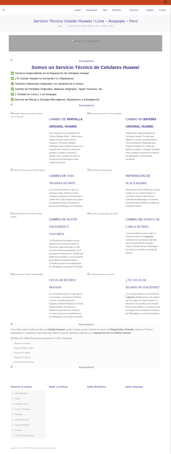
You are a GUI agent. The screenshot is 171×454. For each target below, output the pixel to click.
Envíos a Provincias (22, 409)
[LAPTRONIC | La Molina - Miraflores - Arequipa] (4, 10)
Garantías (19, 414)
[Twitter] (137, 448)
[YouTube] (141, 448)
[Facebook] (134, 448)
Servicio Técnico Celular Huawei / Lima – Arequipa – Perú (90, 26)
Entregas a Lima (21, 404)
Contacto (18, 430)
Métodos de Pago (22, 420)
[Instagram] (148, 448)
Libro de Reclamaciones (24, 435)
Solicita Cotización (22, 425)
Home (60, 26)
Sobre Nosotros (21, 393)
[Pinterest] (144, 448)
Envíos (17, 399)
